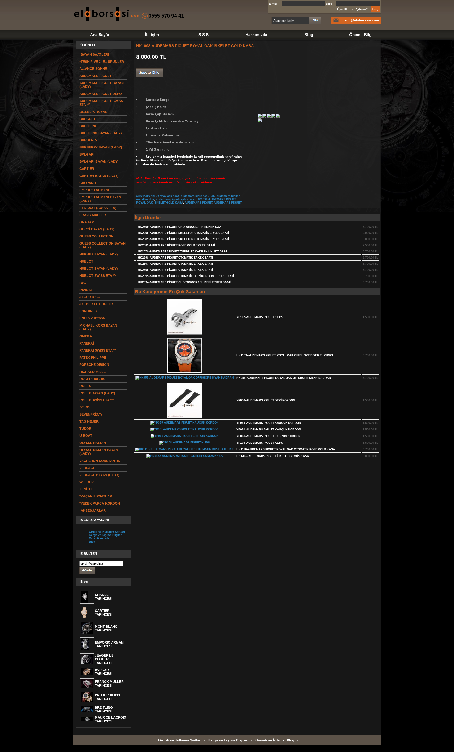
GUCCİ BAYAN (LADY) (96, 229)
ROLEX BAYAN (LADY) (97, 393)
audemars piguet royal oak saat (157, 196)
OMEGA (85, 336)
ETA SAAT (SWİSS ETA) (97, 208)
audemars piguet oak (194, 196)
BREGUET (87, 119)
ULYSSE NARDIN (92, 443)
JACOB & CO (89, 297)
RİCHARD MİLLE (92, 372)
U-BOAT (85, 436)
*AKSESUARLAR (92, 510)
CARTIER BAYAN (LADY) (98, 176)
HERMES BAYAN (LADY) (98, 254)
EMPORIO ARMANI (94, 190)
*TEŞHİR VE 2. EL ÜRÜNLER (101, 61)
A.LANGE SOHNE (93, 69)
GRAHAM (86, 222)
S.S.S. (204, 34)
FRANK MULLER (92, 215)
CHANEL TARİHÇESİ (103, 596)
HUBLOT (86, 261)
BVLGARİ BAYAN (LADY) (99, 161)
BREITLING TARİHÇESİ (104, 709)
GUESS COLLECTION (96, 236)
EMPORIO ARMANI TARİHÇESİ (109, 644)
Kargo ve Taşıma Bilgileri (105, 535)
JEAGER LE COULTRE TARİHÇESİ (104, 659)
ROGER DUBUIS (92, 379)
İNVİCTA (85, 290)
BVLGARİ (86, 154)
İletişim (152, 34)
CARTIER (86, 168)
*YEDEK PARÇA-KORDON (99, 503)
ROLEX (85, 386)
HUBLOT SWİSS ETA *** (97, 276)
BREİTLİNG (88, 126)
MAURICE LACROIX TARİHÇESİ (110, 719)
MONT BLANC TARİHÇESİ (106, 628)
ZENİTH (85, 489)
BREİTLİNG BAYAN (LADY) (100, 133)
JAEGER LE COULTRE (97, 304)
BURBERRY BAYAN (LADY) (100, 147)
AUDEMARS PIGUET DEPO (100, 94)
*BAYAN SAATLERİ (94, 54)
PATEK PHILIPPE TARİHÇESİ (108, 697)
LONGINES (88, 311)
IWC (82, 283)
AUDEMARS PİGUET (228, 202)
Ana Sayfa (99, 34)
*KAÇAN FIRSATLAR (95, 496)
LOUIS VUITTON (92, 318)
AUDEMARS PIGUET (198, 202)
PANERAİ (86, 343)
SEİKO (84, 407)
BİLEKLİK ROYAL (93, 112)
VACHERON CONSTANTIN (99, 461)
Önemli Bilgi (361, 34)
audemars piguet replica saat (175, 199)
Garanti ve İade (99, 538)
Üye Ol (342, 9)
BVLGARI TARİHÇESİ (103, 672)
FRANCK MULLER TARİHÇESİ (109, 683)
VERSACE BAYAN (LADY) (99, 475)
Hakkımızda (256, 34)
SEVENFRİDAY (90, 414)
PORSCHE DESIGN (94, 365)
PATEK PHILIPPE (92, 357)
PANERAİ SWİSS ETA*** (97, 350)
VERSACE (87, 468)
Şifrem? (362, 9)
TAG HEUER (89, 421)
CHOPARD (87, 183)
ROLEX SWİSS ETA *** (96, 400)
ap (213, 196)
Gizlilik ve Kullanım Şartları (107, 531)
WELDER (86, 482)
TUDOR (85, 428)
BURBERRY (88, 140)
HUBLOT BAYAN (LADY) (98, 268)
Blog (308, 34)
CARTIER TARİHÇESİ (103, 612)
